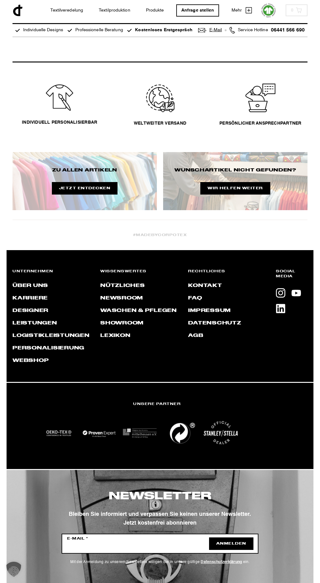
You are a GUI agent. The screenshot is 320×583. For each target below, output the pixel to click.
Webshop (30, 360)
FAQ (195, 298)
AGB (195, 335)
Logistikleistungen (51, 335)
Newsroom (121, 298)
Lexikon (115, 335)
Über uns (30, 286)
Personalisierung (48, 348)
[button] (14, 569)
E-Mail (77, 538)
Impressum (209, 311)
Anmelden (231, 543)
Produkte (155, 10)
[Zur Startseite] (17, 10)
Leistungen (34, 323)
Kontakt (205, 286)
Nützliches (122, 286)
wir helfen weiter (235, 188)
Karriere (30, 298)
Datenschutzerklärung (221, 562)
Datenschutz (214, 323)
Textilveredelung (66, 10)
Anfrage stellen (197, 10)
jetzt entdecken (85, 188)
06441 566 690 (288, 30)
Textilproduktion (114, 10)
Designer (30, 311)
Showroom (121, 323)
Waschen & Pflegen (138, 311)
